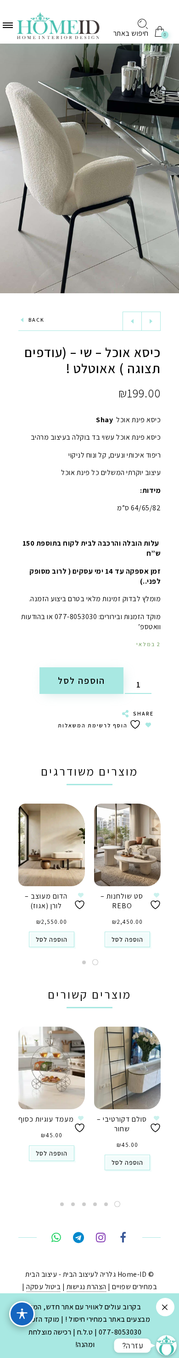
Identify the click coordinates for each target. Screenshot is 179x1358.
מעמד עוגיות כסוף (46, 1119)
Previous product (132, 321)
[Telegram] (78, 1239)
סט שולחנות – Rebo (122, 901)
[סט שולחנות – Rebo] (127, 845)
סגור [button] (165, 1307)
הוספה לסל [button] (127, 939)
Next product (151, 321)
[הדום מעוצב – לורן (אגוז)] (51, 845)
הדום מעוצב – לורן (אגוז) (46, 901)
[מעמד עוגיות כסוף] (51, 1068)
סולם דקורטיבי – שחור (122, 1124)
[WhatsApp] (56, 1239)
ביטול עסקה (43, 1286)
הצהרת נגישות (86, 1286)
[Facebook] (122, 1239)
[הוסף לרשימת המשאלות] (156, 901)
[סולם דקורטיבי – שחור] (127, 1068)
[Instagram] (100, 1239)
